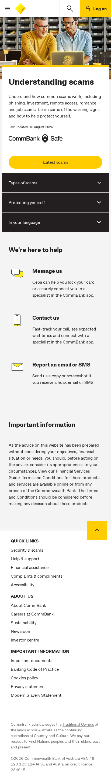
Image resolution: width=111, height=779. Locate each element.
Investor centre (25, 639)
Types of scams (23, 182)
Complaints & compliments (36, 575)
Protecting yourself (27, 202)
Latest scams (55, 162)
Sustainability (23, 622)
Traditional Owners (78, 724)
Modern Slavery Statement (36, 695)
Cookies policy (24, 677)
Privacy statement (28, 686)
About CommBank (28, 605)
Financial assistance (29, 567)
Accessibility (22, 584)
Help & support (25, 558)
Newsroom (21, 631)
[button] (5, 9)
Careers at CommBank (32, 613)
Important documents (31, 660)
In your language (24, 222)
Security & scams (27, 549)
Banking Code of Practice (35, 669)
